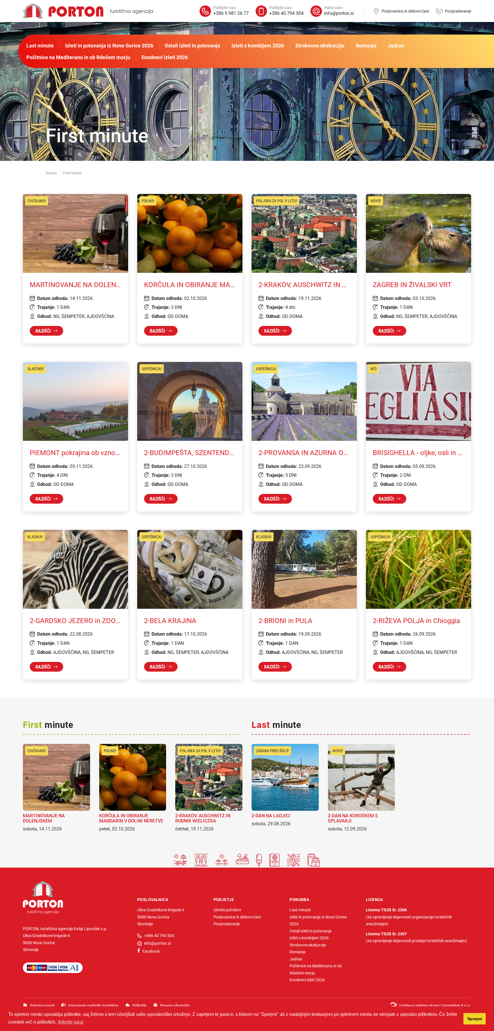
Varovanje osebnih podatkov (93, 1005)
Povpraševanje (458, 11)
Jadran (396, 45)
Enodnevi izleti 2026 (165, 57)
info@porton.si (157, 943)
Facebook (151, 951)
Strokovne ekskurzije (319, 45)
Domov (51, 173)
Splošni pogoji (42, 1005)
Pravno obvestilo (175, 1005)
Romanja (366, 45)
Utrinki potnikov (227, 909)
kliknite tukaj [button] (70, 1022)
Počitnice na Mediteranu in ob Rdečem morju (78, 57)
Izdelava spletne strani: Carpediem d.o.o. (435, 1005)
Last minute (40, 45)
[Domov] (88, 11)
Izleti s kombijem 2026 (258, 45)
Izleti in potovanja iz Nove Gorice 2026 (109, 45)
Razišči (43, 331)
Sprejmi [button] (474, 1018)
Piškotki (139, 1005)
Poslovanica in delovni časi (405, 11)
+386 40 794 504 (159, 935)
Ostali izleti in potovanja (192, 45)
